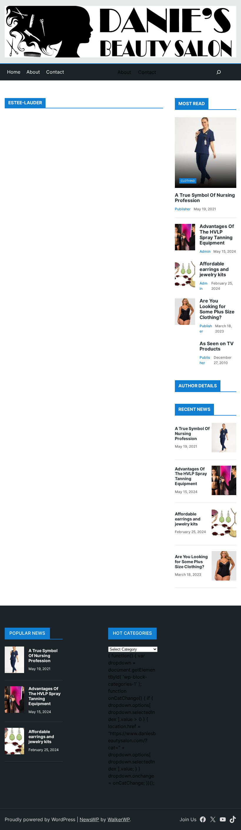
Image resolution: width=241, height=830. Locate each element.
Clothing (188, 180)
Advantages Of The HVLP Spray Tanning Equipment (217, 235)
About (33, 72)
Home (13, 72)
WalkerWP (119, 819)
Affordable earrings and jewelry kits (214, 269)
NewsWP (89, 819)
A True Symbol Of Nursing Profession (205, 198)
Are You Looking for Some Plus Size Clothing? (217, 309)
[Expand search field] (218, 72)
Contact (55, 72)
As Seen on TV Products (217, 346)
